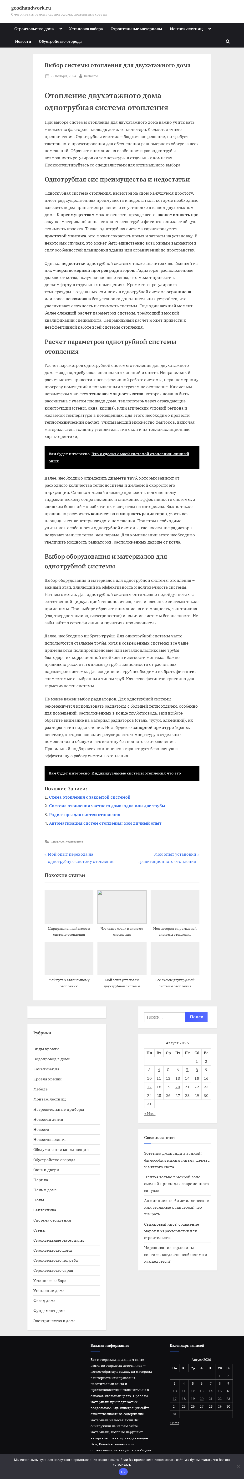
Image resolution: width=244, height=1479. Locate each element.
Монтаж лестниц (186, 28)
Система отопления (67, 841)
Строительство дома (34, 28)
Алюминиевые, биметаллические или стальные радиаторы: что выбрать (176, 1207)
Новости (23, 41)
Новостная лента (49, 1139)
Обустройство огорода (60, 41)
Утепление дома (49, 1290)
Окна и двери (46, 1169)
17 (149, 1086)
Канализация (46, 1068)
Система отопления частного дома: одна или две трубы (107, 805)
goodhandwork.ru (31, 8)
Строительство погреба (55, 1260)
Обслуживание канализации (61, 1149)
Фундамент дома (49, 1310)
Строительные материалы (136, 28)
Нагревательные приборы (58, 1109)
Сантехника (44, 1209)
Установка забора (86, 28)
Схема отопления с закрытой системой (90, 797)
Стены (39, 1230)
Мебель (40, 1088)
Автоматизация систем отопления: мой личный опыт (105, 823)
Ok (123, 1472)
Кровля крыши (47, 1078)
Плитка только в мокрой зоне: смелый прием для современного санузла (176, 1183)
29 (196, 1095)
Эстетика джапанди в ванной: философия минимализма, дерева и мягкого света (177, 1160)
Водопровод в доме (51, 1058)
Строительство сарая (53, 1270)
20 (177, 1086)
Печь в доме (45, 1189)
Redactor (91, 75)
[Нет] (238, 1466)
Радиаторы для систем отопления (84, 814)
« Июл (150, 1113)
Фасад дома (44, 1300)
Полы (38, 1199)
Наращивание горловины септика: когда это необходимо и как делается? (175, 1254)
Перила (40, 1179)
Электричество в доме (54, 1320)
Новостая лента (48, 1119)
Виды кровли (46, 1048)
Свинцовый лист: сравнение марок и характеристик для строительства (171, 1231)
